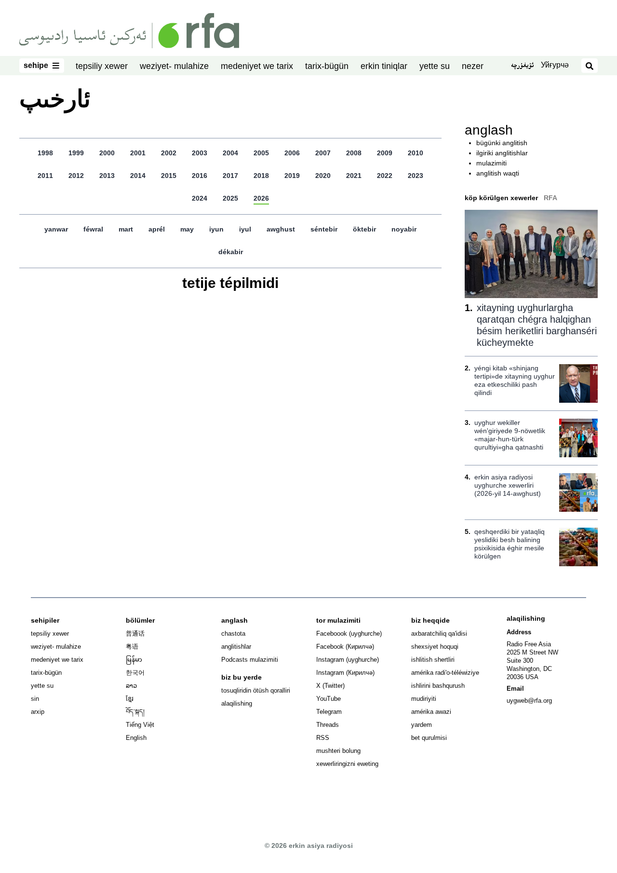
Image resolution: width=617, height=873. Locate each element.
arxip (37, 711)
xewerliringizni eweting (347, 763)
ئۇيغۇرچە (522, 66)
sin (35, 698)
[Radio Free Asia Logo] (129, 30)
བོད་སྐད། (135, 711)
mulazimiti (491, 163)
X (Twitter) (330, 685)
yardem (421, 724)
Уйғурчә (555, 65)
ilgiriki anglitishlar (502, 153)
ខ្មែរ (130, 698)
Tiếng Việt (140, 724)
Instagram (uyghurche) (347, 659)
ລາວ (131, 685)
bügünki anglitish (501, 143)
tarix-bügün (327, 66)
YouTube (328, 698)
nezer (472, 66)
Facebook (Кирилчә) (345, 646)
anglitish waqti (497, 173)
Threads (327, 724)
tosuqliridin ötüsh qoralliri (255, 690)
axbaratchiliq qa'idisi (439, 633)
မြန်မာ (134, 659)
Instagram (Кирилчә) (345, 672)
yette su (434, 66)
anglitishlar (236, 646)
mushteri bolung (338, 750)
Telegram (329, 711)
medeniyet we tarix (257, 66)
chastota (233, 633)
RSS (322, 737)
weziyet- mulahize (174, 66)
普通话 (135, 633)
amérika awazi (431, 711)
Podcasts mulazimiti (249, 659)
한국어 (135, 672)
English (136, 737)
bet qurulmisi (429, 737)
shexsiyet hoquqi (434, 646)
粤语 (132, 646)
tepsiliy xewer (102, 66)
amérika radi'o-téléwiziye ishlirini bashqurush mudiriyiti (445, 685)
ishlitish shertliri (433, 659)
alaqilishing (236, 703)
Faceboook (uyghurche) (349, 633)
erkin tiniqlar (384, 66)
